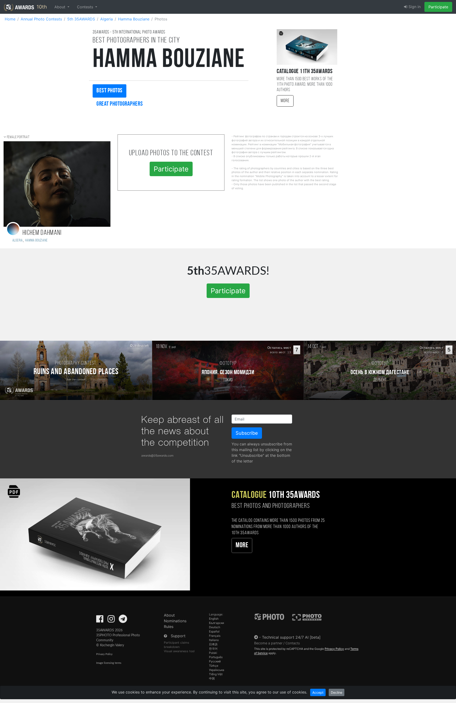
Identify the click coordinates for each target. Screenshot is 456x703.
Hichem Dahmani (42, 233)
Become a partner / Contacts (277, 643)
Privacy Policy (104, 654)
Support (178, 635)
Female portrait (18, 137)
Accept (317, 692)
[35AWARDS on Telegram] (123, 620)
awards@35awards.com (157, 455)
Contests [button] (85, 7)
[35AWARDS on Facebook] (99, 620)
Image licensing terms (108, 663)
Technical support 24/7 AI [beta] (291, 637)
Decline (336, 692)
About (169, 615)
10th (41, 7)
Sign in (414, 6)
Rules (168, 626)
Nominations (175, 620)
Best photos (109, 91)
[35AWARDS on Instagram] (111, 620)
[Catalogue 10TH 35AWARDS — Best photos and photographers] (95, 534)
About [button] (60, 7)
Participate (438, 7)
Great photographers (119, 104)
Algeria (17, 240)
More (285, 101)
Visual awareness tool (179, 651)
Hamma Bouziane (36, 240)
